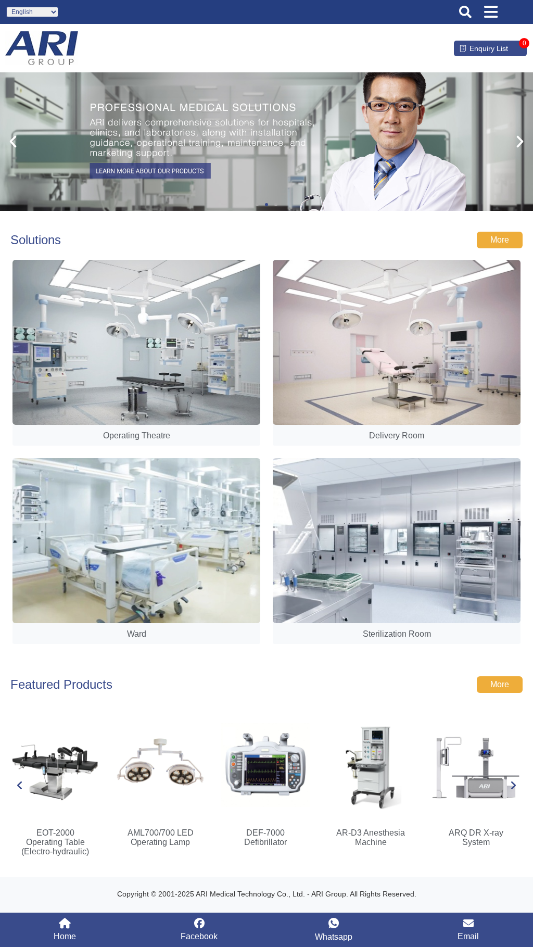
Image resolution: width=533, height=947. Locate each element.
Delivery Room (396, 435)
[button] (465, 12)
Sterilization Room (397, 633)
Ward (136, 633)
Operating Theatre (136, 435)
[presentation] (19, 785)
